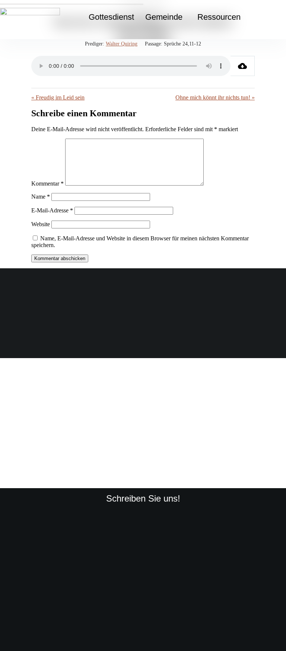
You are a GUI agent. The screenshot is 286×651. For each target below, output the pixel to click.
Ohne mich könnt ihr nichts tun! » (215, 97)
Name (40, 196)
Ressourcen (219, 17)
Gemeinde (163, 17)
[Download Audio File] (243, 66)
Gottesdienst (111, 17)
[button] (166, 17)
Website (40, 224)
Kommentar (47, 183)
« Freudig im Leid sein (58, 97)
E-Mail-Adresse (52, 210)
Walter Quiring (121, 44)
